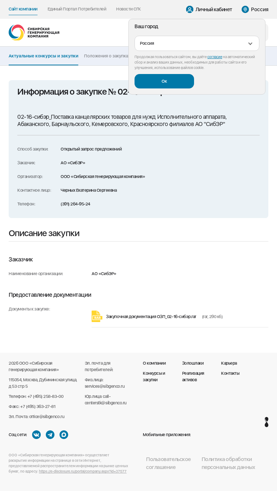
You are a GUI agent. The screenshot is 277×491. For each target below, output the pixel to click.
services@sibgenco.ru (104, 386)
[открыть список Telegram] (50, 435)
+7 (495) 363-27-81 (37, 406)
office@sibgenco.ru (46, 416)
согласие (214, 57)
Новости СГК (128, 9)
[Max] (64, 435)
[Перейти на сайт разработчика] (266, 422)
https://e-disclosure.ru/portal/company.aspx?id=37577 (83, 471)
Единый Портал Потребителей (77, 9)
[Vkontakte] (36, 435)
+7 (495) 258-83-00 (45, 396)
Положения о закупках (107, 55)
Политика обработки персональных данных (228, 463)
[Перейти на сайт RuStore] (201, 435)
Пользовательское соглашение (168, 463)
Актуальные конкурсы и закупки (43, 55)
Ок (164, 81)
